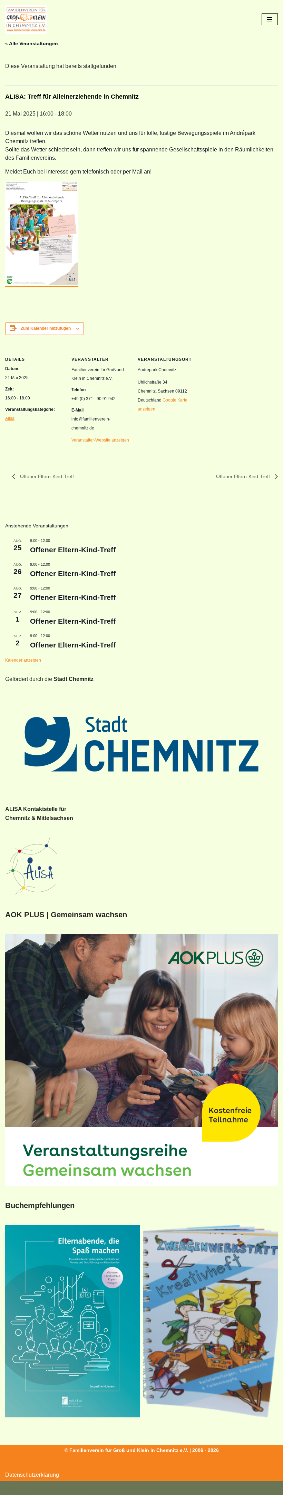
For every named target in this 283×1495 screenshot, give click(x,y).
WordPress (74, 1488)
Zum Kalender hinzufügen (46, 328)
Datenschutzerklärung (32, 1475)
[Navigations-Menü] (270, 19)
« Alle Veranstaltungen (31, 43)
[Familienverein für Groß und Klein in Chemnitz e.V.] (26, 19)
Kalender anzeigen (23, 660)
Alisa (9, 418)
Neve (11, 1488)
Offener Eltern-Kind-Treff (46, 476)
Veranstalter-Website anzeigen (100, 440)
